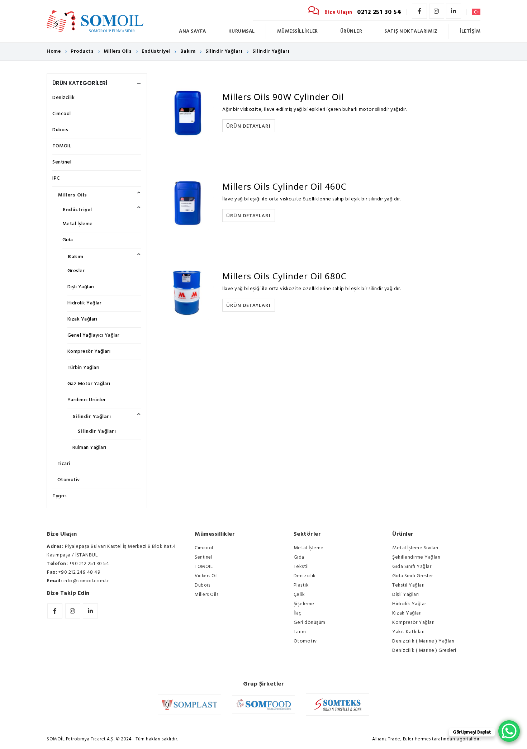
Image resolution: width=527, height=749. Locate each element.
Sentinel (61, 162)
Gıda (67, 240)
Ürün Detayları (248, 126)
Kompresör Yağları (89, 351)
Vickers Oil (206, 576)
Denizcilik (63, 98)
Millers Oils (72, 195)
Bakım (76, 257)
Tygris (59, 496)
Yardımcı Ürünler (86, 400)
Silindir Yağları (92, 417)
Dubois (60, 130)
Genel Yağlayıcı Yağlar (93, 335)
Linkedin (453, 11)
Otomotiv (68, 480)
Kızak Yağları (82, 319)
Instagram (436, 11)
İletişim (470, 31)
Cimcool (61, 114)
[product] (186, 112)
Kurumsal (241, 31)
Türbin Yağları (83, 368)
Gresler (76, 271)
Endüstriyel (77, 210)
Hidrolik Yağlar (84, 303)
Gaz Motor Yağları (88, 384)
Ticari (63, 464)
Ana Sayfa (192, 31)
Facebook (419, 11)
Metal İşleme (77, 224)
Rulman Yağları (89, 448)
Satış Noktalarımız (410, 31)
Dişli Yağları (81, 287)
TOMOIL (61, 146)
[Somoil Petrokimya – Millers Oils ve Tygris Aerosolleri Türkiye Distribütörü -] (95, 21)
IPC (56, 178)
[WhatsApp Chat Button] (509, 731)
